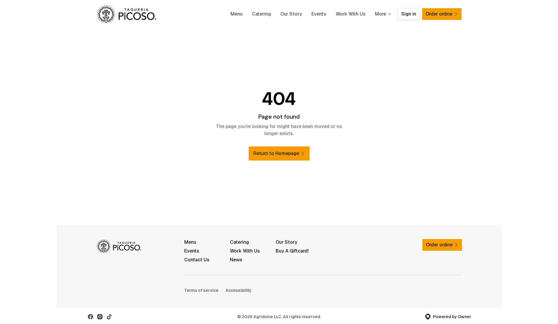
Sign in (408, 14)
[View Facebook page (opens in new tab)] (90, 316)
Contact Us (196, 260)
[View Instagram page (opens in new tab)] (99, 316)
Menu (237, 14)
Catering (261, 14)
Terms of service (201, 290)
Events (318, 14)
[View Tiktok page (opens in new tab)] (109, 316)
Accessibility (239, 290)
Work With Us (351, 14)
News (236, 260)
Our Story (291, 14)
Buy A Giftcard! (292, 251)
